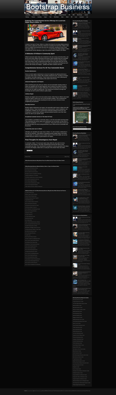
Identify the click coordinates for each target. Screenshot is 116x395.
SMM (73, 390)
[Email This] (27, 150)
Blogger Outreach (62, 14)
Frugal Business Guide (77, 358)
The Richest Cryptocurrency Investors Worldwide (33, 177)
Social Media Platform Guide (78, 345)
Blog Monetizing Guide (29, 218)
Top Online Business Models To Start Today (33, 229)
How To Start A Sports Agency (30, 247)
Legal (41, 390)
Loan (76, 16)
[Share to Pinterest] (32, 150)
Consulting (28, 14)
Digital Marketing (36, 14)
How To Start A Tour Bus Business (31, 262)
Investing (39, 16)
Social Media (45, 14)
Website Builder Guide (77, 305)
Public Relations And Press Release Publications (33, 186)
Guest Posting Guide (77, 368)
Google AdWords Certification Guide (80, 374)
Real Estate (56, 16)
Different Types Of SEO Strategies (31, 194)
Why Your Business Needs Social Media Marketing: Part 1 (84, 289)
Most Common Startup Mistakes (31, 210)
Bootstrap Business (30, 390)
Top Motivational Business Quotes (31, 251)
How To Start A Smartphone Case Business (32, 264)
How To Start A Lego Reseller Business (32, 240)
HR (71, 16)
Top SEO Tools (28, 234)
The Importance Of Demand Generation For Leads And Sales (84, 240)
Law (87, 16)
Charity (84, 390)
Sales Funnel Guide (76, 323)
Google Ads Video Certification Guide (80, 376)
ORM (73, 14)
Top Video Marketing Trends (30, 216)
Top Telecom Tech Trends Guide (79, 349)
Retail (67, 16)
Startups (27, 16)
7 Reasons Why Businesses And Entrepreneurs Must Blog (84, 23)
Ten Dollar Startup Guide (29, 192)
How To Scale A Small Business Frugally (32, 182)
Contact (86, 14)
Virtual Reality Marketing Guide (79, 325)
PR (69, 14)
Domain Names (68, 390)
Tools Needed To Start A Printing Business (32, 258)
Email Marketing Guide (77, 313)
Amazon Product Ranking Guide (30, 196)
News (43, 390)
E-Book (56, 390)
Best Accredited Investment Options (31, 171)
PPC (51, 14)
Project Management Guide (78, 364)
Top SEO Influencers (29, 214)
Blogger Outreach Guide (77, 317)
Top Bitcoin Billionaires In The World (31, 175)
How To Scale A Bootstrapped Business (32, 260)
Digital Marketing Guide (77, 311)
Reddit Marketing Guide (77, 331)
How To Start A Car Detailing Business (32, 253)
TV (53, 390)
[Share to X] (29, 150)
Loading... (27, 162)
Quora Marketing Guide (77, 329)
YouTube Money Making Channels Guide (81, 362)
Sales (62, 16)
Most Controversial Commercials (31, 203)
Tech (50, 16)
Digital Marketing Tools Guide (78, 319)
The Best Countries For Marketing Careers (32, 238)
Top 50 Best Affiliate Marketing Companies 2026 (83, 233)
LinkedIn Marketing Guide (78, 341)
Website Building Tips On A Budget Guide (81, 380)
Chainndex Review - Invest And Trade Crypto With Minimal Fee (84, 207)
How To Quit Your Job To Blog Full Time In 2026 (83, 256)
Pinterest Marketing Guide (78, 337)
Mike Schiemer (36, 390)
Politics (76, 390)
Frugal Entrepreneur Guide (78, 301)
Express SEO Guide (77, 347)
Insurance (82, 16)
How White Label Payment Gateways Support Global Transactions (83, 54)
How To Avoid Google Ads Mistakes (31, 184)
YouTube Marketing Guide (78, 333)
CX (48, 390)
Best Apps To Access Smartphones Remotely (33, 173)
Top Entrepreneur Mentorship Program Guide (81, 382)
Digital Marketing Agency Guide (79, 360)
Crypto (45, 16)
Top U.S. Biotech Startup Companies (31, 201)
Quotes (59, 390)
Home (47, 156)
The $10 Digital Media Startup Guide (80, 303)
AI (78, 390)
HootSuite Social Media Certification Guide (81, 370)
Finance (33, 16)
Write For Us (63, 390)
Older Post (67, 156)
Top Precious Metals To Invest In (31, 207)
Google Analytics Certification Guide (80, 378)
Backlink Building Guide (77, 315)
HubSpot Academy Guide (78, 372)
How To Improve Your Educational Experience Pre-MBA (84, 281)
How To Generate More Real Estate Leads (32, 223)
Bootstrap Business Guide (78, 299)
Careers (80, 390)
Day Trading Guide (28, 220)
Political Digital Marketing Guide (79, 384)
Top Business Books (28, 212)
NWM (46, 390)
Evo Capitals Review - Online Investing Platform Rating (83, 198)
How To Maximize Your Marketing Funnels (32, 209)
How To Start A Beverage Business (31, 249)
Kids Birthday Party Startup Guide (31, 242)
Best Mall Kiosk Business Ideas (30, 231)
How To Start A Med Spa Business (31, 255)
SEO (55, 14)
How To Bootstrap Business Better (31, 257)
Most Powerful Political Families (30, 236)
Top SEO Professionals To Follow (31, 225)
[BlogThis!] (28, 150)
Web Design (79, 14)
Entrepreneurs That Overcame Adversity (32, 244)
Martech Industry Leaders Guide (79, 309)
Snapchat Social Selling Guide (78, 335)
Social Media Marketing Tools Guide (80, 321)
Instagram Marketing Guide (78, 339)
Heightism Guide (76, 366)
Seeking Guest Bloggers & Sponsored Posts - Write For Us (84, 70)
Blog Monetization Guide (77, 307)
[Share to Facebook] (30, 150)
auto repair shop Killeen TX (42, 48)
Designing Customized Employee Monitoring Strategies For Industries (84, 46)
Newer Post (27, 156)
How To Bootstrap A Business (30, 233)
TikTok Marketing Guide (77, 343)
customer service (40, 122)
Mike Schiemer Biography (83, 92)
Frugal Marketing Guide (29, 199)
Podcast (50, 390)
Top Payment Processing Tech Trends (32, 205)
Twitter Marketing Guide (77, 327)
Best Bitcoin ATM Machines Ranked (31, 168)
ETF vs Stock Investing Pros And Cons (32, 179)
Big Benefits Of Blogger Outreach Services (32, 227)
